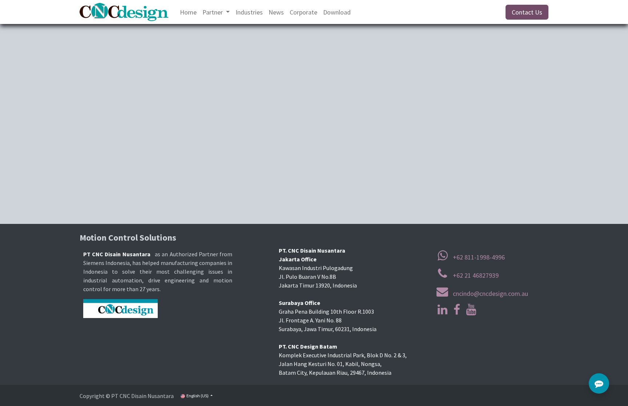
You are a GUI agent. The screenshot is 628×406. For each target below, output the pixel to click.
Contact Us (527, 12)
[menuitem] (188, 12)
